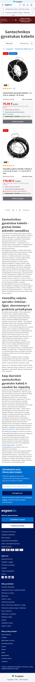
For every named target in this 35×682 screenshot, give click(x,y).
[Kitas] (19, 210)
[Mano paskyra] (27, 5)
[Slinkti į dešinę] (33, 20)
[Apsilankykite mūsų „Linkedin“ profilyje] (9, 578)
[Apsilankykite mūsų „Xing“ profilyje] (13, 578)
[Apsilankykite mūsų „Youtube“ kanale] (2, 578)
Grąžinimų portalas (17, 526)
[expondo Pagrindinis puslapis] (3, 49)
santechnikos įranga (8, 445)
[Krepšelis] (31, 5)
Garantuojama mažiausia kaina (14, 112)
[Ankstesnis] (13, 210)
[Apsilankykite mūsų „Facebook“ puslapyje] (6, 578)
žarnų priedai (12, 431)
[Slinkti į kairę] (1, 20)
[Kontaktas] (24, 5)
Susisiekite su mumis (17, 520)
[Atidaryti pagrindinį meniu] (2, 5)
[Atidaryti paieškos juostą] (20, 5)
